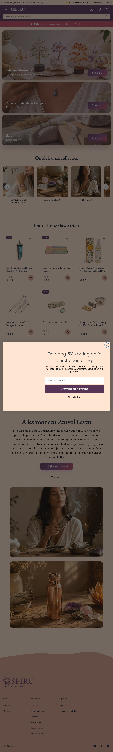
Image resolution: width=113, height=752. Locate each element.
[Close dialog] (106, 345)
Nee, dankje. (74, 397)
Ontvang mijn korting (74, 388)
